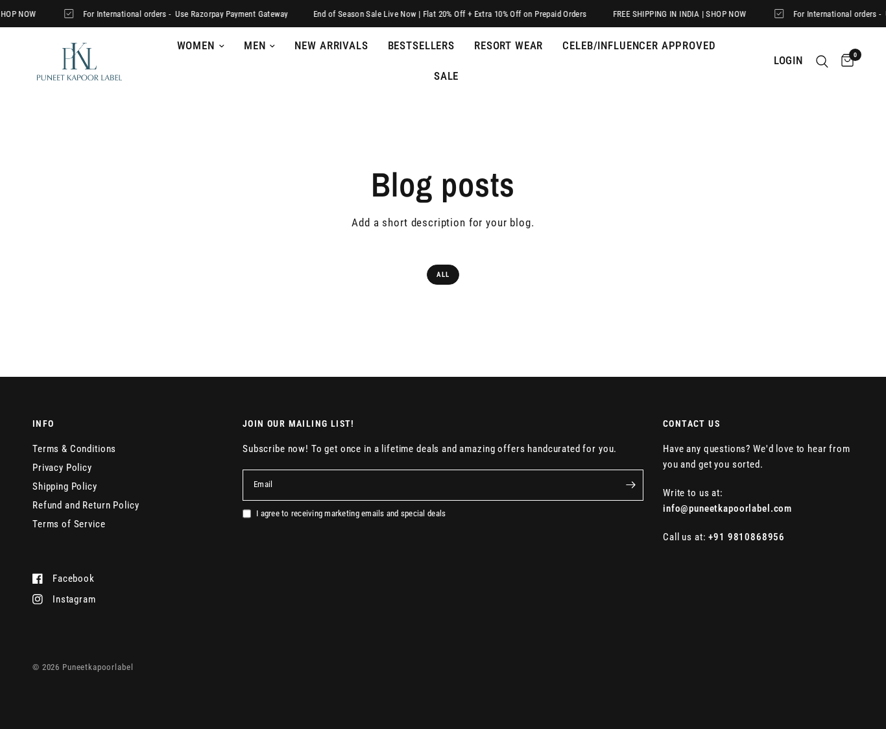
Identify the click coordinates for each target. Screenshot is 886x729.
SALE (446, 76)
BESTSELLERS (421, 46)
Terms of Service (69, 524)
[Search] (822, 61)
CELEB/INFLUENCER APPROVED (638, 46)
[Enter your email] (630, 485)
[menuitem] (200, 46)
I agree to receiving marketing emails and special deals (351, 513)
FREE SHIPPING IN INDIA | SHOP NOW (674, 14)
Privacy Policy (62, 467)
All (443, 274)
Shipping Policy (64, 486)
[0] (844, 61)
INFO (43, 423)
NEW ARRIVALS (331, 46)
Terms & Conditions (74, 449)
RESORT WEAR (508, 46)
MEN (255, 46)
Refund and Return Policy (85, 505)
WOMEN (196, 46)
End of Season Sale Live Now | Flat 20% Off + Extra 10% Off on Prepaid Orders (444, 14)
